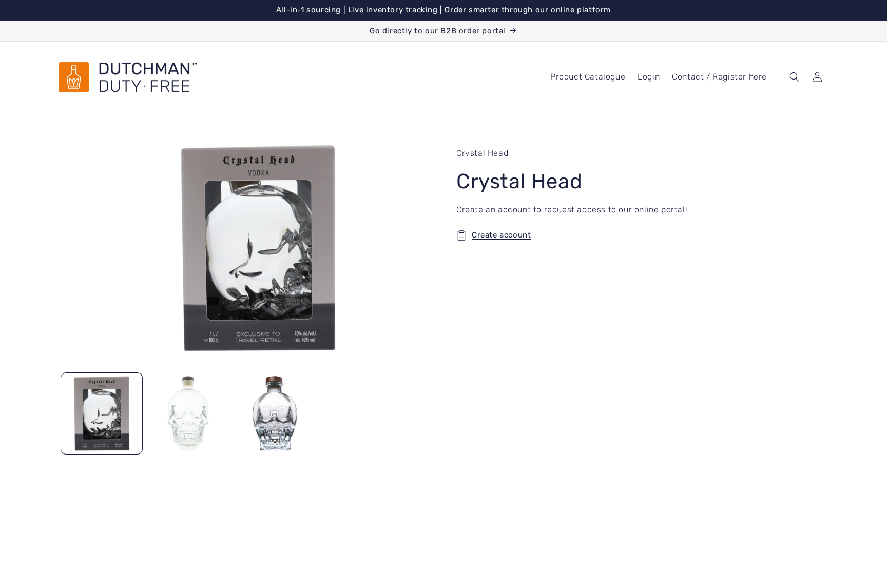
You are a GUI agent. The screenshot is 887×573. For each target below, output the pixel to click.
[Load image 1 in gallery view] (101, 413)
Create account (501, 235)
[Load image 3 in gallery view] (274, 413)
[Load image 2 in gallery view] (187, 413)
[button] (794, 77)
